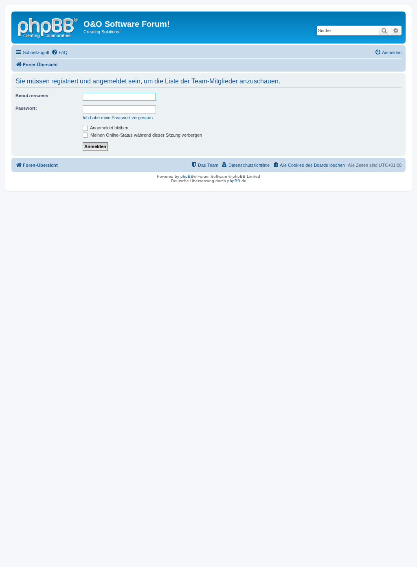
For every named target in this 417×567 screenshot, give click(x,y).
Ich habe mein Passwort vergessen (118, 117)
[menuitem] (59, 52)
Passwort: (26, 108)
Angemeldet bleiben (108, 127)
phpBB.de (236, 181)
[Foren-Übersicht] (48, 26)
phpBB (186, 176)
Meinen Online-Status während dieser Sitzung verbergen (145, 135)
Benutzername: (31, 95)
